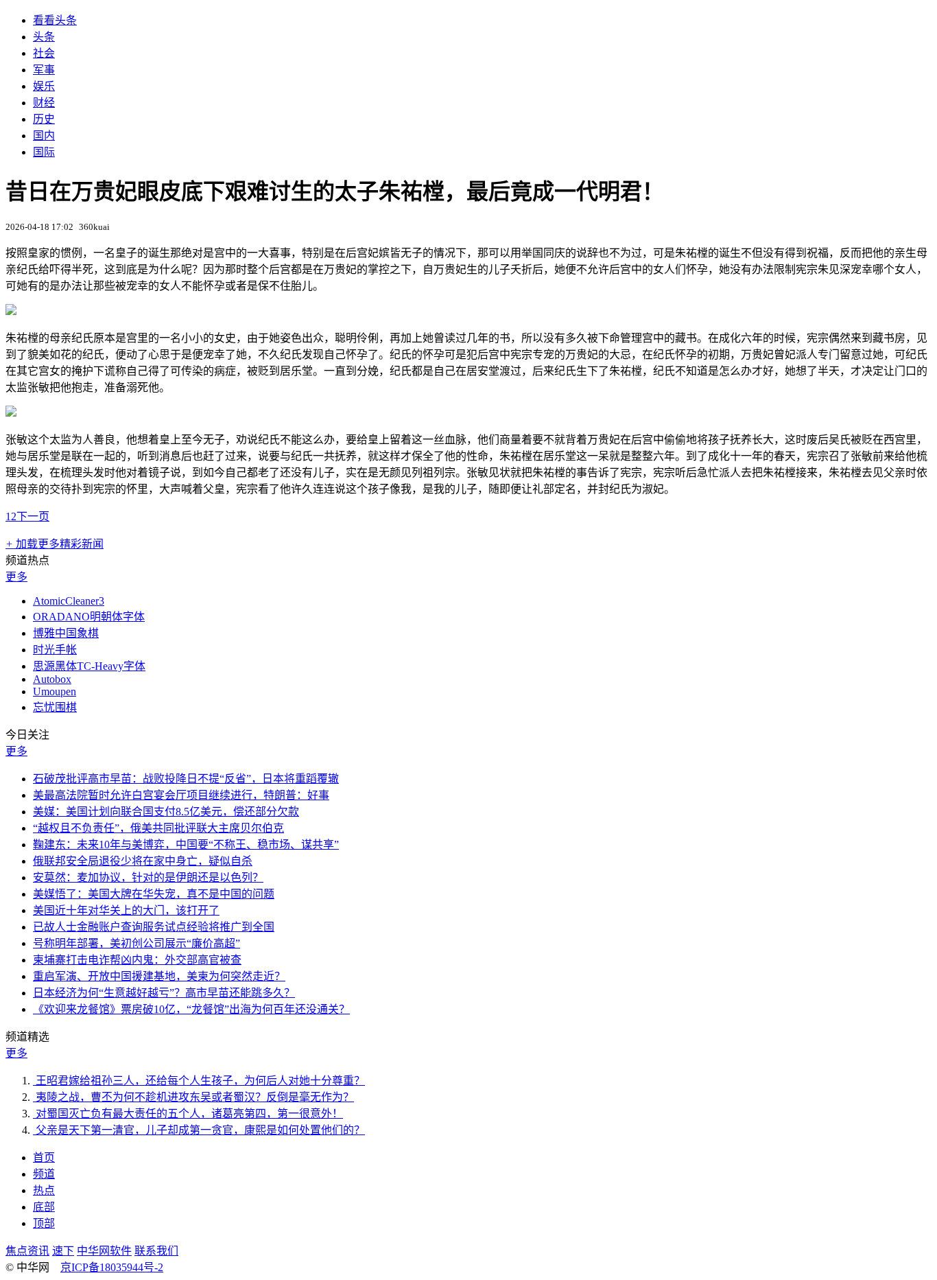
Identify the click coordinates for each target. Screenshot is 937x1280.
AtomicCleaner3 (68, 601)
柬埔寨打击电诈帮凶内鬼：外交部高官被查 (137, 960)
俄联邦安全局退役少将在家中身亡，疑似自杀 (142, 861)
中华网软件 (104, 1251)
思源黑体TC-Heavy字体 (89, 666)
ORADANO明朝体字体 (89, 616)
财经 (44, 102)
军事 (44, 69)
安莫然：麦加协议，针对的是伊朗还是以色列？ (148, 877)
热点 (44, 1190)
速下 (63, 1251)
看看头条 (55, 20)
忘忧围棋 (55, 707)
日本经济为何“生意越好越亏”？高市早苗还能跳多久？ (164, 993)
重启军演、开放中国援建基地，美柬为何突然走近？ (159, 976)
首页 (44, 1157)
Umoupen (54, 691)
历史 (44, 119)
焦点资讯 (27, 1251)
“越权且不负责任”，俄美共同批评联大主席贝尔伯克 (158, 828)
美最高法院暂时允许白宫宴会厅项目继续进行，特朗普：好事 (181, 795)
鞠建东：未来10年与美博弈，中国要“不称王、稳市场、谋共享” (186, 844)
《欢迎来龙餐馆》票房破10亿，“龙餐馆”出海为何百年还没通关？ (191, 1009)
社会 (44, 53)
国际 (44, 152)
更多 (16, 577)
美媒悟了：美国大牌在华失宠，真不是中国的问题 (153, 894)
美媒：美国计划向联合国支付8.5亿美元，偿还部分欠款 (166, 811)
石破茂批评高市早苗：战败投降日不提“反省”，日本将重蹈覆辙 (186, 778)
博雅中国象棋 (66, 633)
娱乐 (44, 86)
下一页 (32, 516)
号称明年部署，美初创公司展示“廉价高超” (136, 943)
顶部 (44, 1223)
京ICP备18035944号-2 (111, 1267)
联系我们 (156, 1251)
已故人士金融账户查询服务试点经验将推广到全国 (153, 927)
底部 (44, 1207)
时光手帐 (55, 649)
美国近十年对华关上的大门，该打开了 (126, 910)
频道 (44, 1174)
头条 (44, 37)
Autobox (52, 679)
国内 (44, 135)
